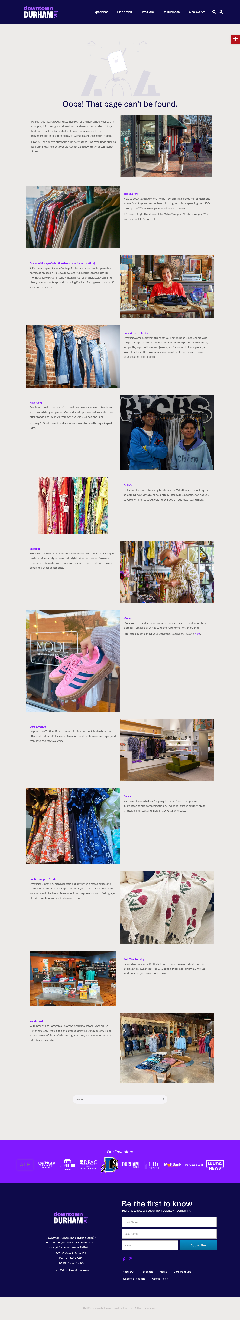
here (197, 633)
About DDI (128, 1271)
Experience (100, 12)
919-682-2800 (75, 1262)
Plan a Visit (124, 12)
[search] (162, 1099)
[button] (235, 39)
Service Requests (135, 1278)
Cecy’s (128, 796)
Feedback (147, 1271)
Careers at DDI (182, 1271)
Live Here (147, 12)
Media (163, 1271)
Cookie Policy (160, 1278)
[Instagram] (130, 1259)
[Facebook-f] (124, 1259)
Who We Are (196, 12)
